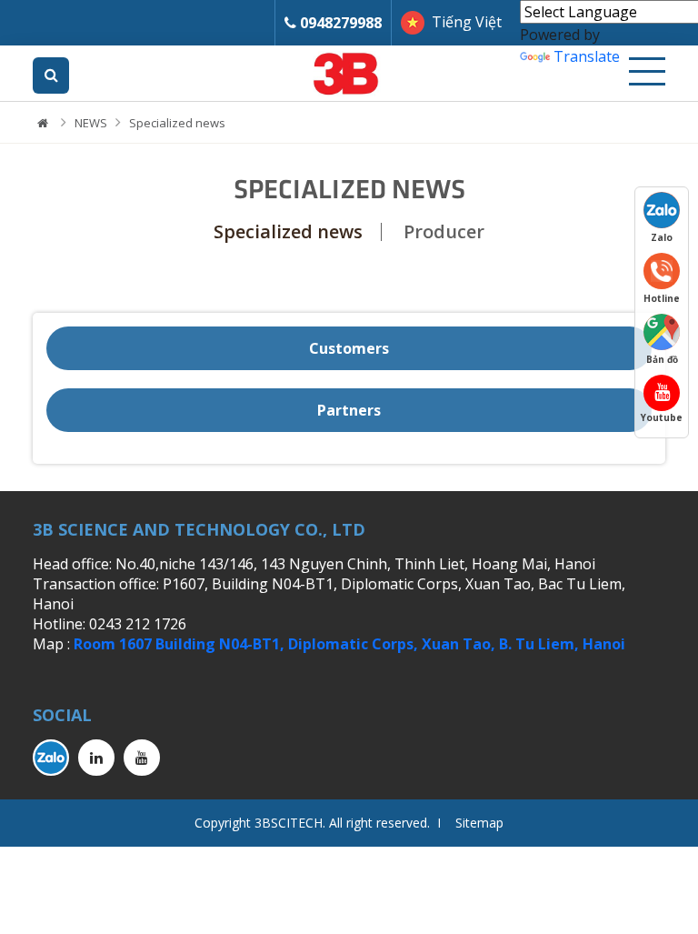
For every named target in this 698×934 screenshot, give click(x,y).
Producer (444, 232)
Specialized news (177, 123)
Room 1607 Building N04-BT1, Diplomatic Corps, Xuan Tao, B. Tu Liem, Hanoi (349, 644)
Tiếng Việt (467, 22)
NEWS (91, 123)
